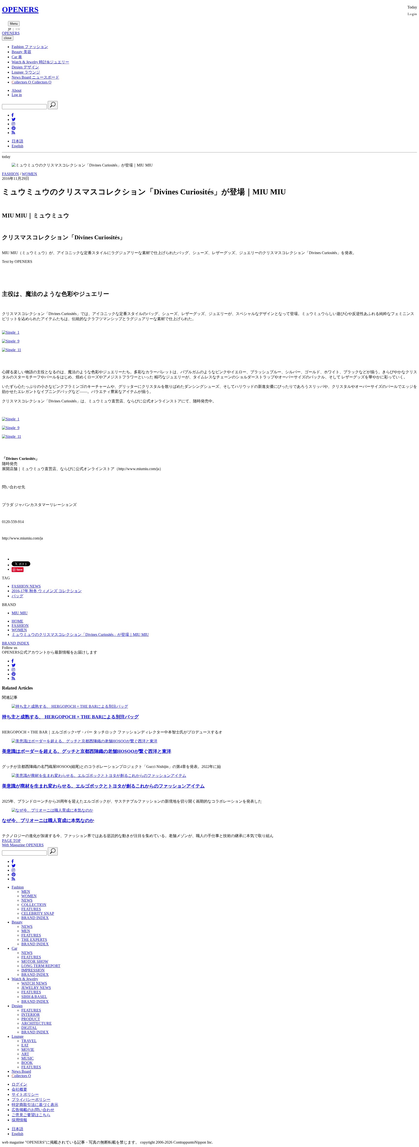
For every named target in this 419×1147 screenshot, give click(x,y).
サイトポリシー (25, 1094)
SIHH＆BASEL (34, 997)
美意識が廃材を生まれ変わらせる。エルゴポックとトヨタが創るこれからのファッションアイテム (103, 786)
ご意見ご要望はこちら (31, 1115)
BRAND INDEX (15, 643)
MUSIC (27, 1058)
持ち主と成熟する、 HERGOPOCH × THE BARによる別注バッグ (70, 716)
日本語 (17, 141)
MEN (25, 891)
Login (412, 13)
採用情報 (19, 1120)
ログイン (19, 1084)
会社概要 (19, 1089)
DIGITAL (29, 1028)
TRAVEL (29, 1041)
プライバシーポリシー (31, 1099)
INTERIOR (30, 1015)
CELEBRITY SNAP (37, 913)
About (16, 90)
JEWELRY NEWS (36, 988)
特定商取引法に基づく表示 (35, 1105)
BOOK (27, 1063)
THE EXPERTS (34, 940)
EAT (25, 1045)
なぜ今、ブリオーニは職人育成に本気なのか (48, 820)
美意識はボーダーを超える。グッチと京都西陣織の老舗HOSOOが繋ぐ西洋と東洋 (86, 751)
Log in (17, 95)
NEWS (26, 900)
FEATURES (31, 909)
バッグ (17, 596)
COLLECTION (33, 905)
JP (9, 29)
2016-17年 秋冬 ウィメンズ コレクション (47, 591)
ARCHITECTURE (36, 1023)
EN (18, 29)
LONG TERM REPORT (40, 966)
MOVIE (27, 1049)
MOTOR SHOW (34, 961)
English (17, 146)
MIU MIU (20, 613)
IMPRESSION (33, 970)
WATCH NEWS (34, 983)
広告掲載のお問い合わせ (33, 1110)
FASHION (10, 174)
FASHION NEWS (26, 586)
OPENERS (20, 9)
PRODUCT (30, 1019)
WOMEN (29, 174)
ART (25, 1054)
